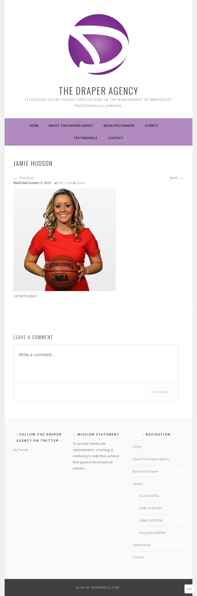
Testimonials (85, 138)
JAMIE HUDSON (150, 508)
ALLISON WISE (149, 495)
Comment (161, 392)
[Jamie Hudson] (64, 289)
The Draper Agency (99, 90)
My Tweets (20, 449)
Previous (26, 177)
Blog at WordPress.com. (98, 587)
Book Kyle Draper (119, 125)
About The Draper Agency (70, 125)
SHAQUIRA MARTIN (152, 532)
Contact (115, 138)
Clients (151, 125)
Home (34, 125)
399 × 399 (65, 183)
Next (174, 177)
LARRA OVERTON (151, 520)
